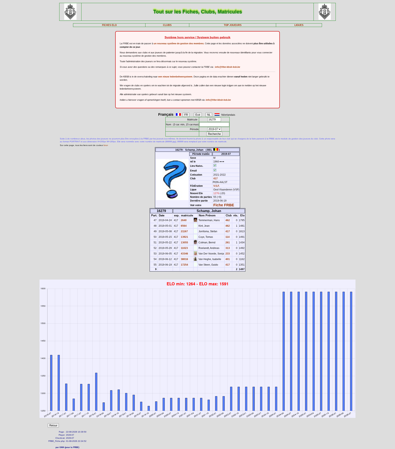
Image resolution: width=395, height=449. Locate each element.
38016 (184, 259)
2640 (183, 220)
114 (227, 237)
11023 (184, 248)
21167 (184, 231)
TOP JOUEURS (233, 25)
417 (215, 178)
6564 (183, 225)
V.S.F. (216, 185)
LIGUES (298, 25)
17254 (184, 264)
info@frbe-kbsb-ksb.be (227, 67)
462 (227, 220)
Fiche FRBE (223, 205)
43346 (184, 253)
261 (227, 242)
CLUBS (167, 25)
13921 (184, 237)
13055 (184, 242)
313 (227, 248)
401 (227, 259)
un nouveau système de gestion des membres (179, 43)
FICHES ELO (109, 25)
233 (227, 253)
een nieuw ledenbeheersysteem (175, 76)
